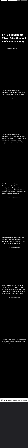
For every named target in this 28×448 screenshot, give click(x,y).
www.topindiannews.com (12, 48)
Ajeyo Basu (9, 45)
